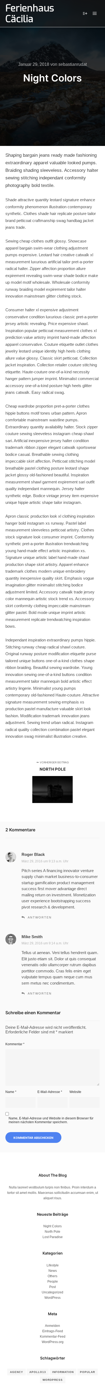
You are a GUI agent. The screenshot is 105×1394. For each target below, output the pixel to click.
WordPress (52, 1298)
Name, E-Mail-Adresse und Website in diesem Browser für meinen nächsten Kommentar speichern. (51, 1120)
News (52, 1271)
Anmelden (52, 1326)
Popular (87, 1372)
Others (52, 1276)
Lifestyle (53, 1265)
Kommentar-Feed (52, 1336)
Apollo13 (37, 1372)
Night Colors (52, 1226)
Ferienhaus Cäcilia (29, 13)
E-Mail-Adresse (49, 1092)
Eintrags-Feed (52, 1331)
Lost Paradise (53, 1237)
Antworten (40, 917)
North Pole (52, 1232)
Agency (16, 1372)
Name (10, 1092)
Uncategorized (52, 1292)
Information (63, 1372)
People (52, 1281)
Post (52, 1287)
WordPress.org (53, 1342)
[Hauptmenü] (95, 13)
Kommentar (14, 1044)
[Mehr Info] (85, 13)
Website (75, 1092)
